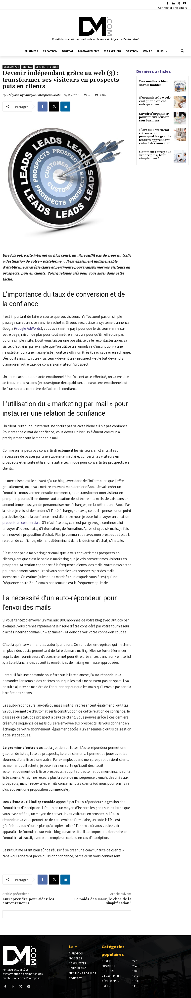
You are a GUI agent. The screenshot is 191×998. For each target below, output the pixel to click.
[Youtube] (185, 3)
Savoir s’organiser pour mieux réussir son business (154, 117)
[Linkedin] (173, 3)
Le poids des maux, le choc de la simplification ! (102, 901)
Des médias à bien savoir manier (153, 83)
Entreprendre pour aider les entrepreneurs (28, 901)
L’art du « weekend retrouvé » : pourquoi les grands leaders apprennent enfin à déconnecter (155, 136)
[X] (179, 3)
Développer (11, 66)
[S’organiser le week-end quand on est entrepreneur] (180, 102)
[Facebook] (168, 3)
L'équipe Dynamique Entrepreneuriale (33, 95)
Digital (27, 66)
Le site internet (47, 66)
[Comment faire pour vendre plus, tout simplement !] (180, 156)
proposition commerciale (21, 522)
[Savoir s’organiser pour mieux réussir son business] (180, 118)
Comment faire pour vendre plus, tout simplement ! (155, 155)
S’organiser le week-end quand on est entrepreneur (155, 101)
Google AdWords (28, 328)
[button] (183, 51)
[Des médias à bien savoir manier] (180, 86)
